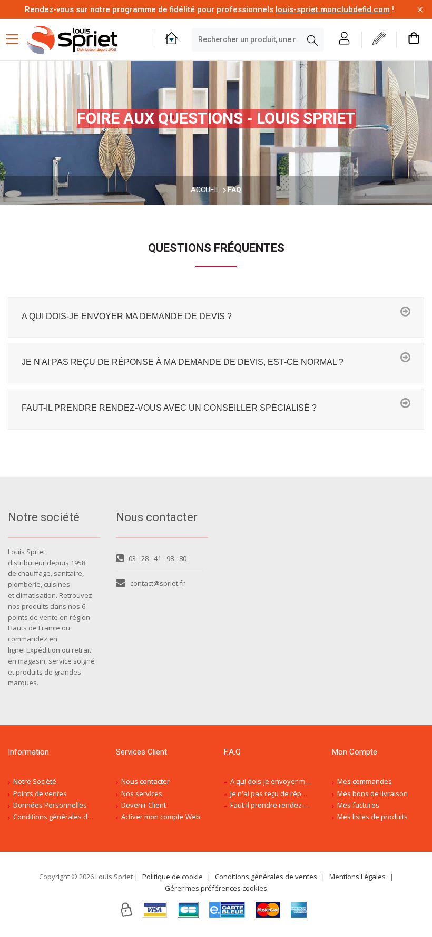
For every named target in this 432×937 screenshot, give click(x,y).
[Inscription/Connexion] (344, 40)
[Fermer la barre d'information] (420, 10)
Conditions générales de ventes (64, 816)
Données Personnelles (50, 805)
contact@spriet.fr (157, 583)
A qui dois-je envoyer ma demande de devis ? (303, 781)
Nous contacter (145, 781)
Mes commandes (364, 781)
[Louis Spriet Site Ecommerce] (82, 40)
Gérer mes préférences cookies (216, 888)
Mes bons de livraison (372, 793)
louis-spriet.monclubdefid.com (333, 9)
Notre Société (34, 781)
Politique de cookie (172, 876)
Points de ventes (40, 793)
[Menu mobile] (16, 38)
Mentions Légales (357, 876)
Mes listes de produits (372, 816)
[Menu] (16, 40)
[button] (216, 317)
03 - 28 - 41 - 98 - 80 (157, 558)
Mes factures (358, 805)
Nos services (141, 793)
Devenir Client (143, 805)
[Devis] (379, 40)
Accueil (205, 190)
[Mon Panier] (413, 40)
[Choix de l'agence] (171, 40)
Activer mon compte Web (160, 816)
